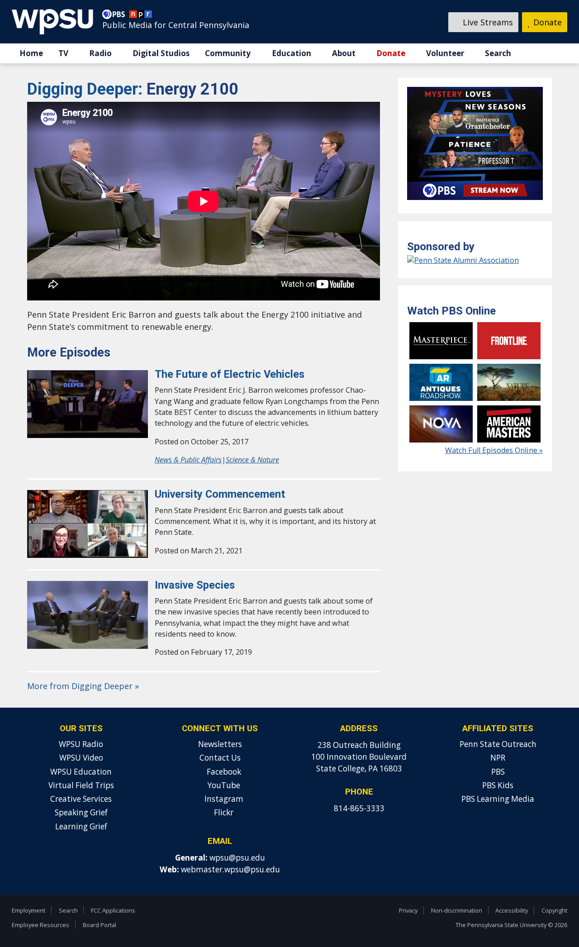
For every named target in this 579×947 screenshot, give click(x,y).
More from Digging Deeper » (83, 686)
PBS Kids (497, 785)
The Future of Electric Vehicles (229, 374)
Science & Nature (252, 460)
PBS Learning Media (497, 799)
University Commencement (220, 494)
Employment (28, 910)
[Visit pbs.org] (115, 16)
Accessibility (511, 910)
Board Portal (99, 925)
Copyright (554, 910)
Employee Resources (40, 925)
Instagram (223, 799)
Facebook (223, 771)
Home (31, 53)
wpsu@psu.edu (237, 857)
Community (228, 53)
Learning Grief (81, 826)
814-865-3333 (359, 808)
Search (498, 53)
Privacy (408, 910)
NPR (497, 757)
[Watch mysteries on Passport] (475, 202)
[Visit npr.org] (140, 16)
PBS (498, 771)
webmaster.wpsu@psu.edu (230, 869)
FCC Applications (113, 910)
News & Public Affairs (188, 460)
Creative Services (81, 799)
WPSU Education (81, 771)
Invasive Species (195, 585)
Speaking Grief (81, 812)
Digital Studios (161, 53)
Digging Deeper (87, 89)
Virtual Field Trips (81, 785)
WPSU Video (81, 757)
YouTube (223, 785)
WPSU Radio (81, 744)
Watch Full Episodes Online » (494, 450)
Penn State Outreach (498, 744)
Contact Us (220, 757)
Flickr (222, 812)
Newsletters (220, 744)
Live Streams (486, 22)
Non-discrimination (456, 910)
